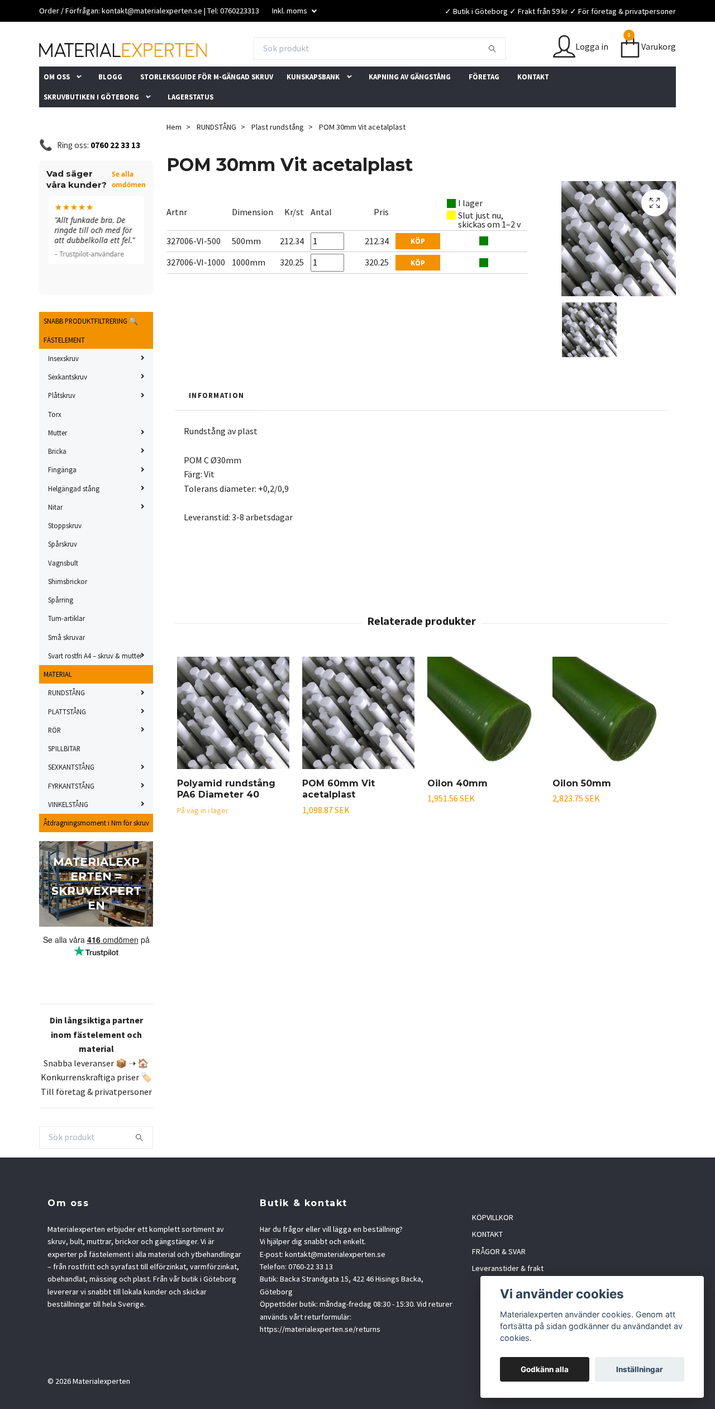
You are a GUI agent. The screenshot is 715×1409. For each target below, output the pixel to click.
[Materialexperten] (234, 51)
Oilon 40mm (457, 816)
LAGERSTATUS (190, 129)
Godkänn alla (545, 1369)
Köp (418, 273)
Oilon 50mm (581, 816)
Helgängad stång (73, 521)
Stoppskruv (65, 558)
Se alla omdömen (129, 212)
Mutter (57, 465)
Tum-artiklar (66, 651)
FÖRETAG (484, 109)
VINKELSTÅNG (68, 837)
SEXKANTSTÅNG (71, 799)
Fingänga (62, 502)
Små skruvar (66, 670)
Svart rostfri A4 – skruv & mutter (95, 688)
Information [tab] (216, 428)
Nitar (55, 539)
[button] (81, 109)
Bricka (57, 484)
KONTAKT (533, 109)
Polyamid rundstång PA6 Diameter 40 (226, 822)
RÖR (54, 762)
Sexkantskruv (67, 409)
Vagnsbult (63, 595)
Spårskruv (62, 576)
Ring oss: (98, 178)
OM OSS (57, 109)
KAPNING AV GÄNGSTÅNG (410, 109)
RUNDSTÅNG (66, 725)
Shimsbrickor (67, 614)
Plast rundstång (277, 160)
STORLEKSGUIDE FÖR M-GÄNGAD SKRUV (206, 109)
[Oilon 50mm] (608, 746)
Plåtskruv (61, 428)
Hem (174, 160)
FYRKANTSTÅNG (71, 818)
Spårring (60, 632)
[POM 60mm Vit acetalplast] (358, 746)
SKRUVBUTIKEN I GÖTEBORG (91, 129)
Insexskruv (63, 391)
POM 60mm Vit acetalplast (338, 822)
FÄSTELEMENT (64, 372)
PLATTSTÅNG (67, 744)
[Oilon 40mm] (483, 746)
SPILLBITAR (64, 781)
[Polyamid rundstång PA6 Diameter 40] (233, 746)
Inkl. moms (290, 11)
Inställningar (639, 1369)
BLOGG (110, 109)
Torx (54, 447)
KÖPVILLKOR (492, 1250)
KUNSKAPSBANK (313, 109)
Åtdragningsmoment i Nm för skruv (96, 855)
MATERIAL (58, 707)
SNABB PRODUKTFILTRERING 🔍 (91, 353)
